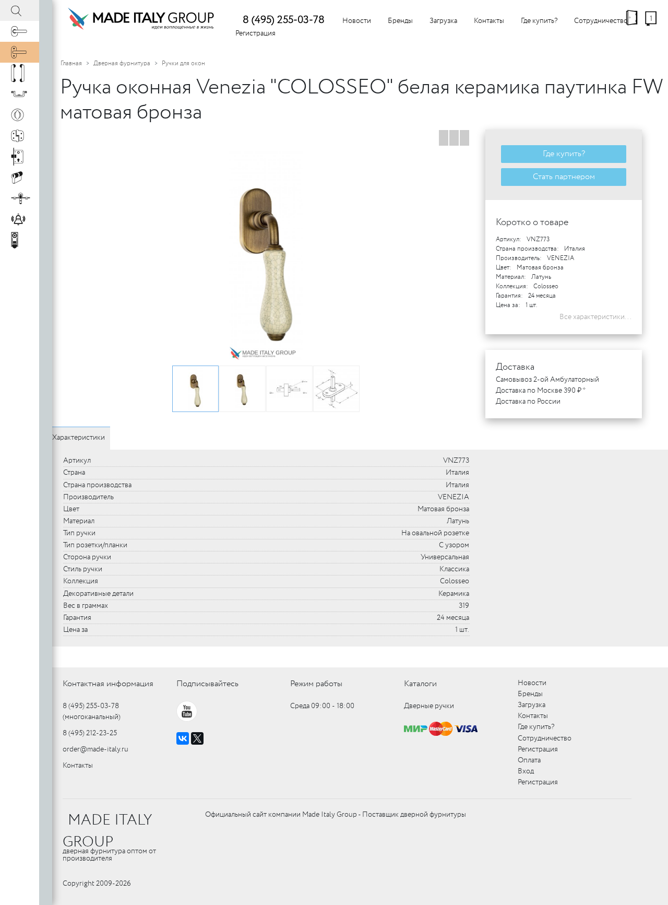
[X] (197, 738)
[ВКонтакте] (182, 738)
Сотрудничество (601, 21)
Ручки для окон (183, 63)
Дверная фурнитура (121, 63)
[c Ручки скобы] (19, 73)
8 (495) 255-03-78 (284, 20)
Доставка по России (528, 401)
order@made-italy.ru (95, 749)
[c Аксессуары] (19, 219)
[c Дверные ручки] (19, 31)
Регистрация (255, 33)
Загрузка (443, 21)
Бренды (400, 21)
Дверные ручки (429, 706)
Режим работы (316, 684)
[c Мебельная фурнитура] (19, 94)
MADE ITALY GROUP (107, 831)
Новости (356, 21)
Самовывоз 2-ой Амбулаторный (547, 379)
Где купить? (539, 21)
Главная (71, 63)
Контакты (489, 21)
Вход (526, 771)
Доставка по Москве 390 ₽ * (541, 390)
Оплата (529, 760)
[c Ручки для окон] (19, 52)
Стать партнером (564, 177)
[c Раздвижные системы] (19, 198)
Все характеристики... (595, 317)
